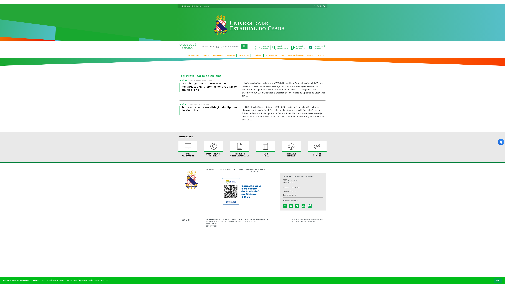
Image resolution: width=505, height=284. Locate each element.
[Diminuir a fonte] (317, 6)
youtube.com (303, 206)
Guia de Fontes (289, 191)
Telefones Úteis (289, 195)
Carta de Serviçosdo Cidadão (213, 155)
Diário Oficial (265, 155)
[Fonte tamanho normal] (314, 6)
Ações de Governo (317, 155)
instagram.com (291, 206)
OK (497, 281)
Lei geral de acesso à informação (239, 155)
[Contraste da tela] (323, 6)
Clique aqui (82, 281)
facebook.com (285, 206)
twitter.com (297, 206)
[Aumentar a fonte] (320, 6)
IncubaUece (210, 170)
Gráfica (240, 170)
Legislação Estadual (291, 155)
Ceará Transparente (188, 155)
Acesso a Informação (291, 187)
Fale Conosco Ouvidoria (293, 181)
